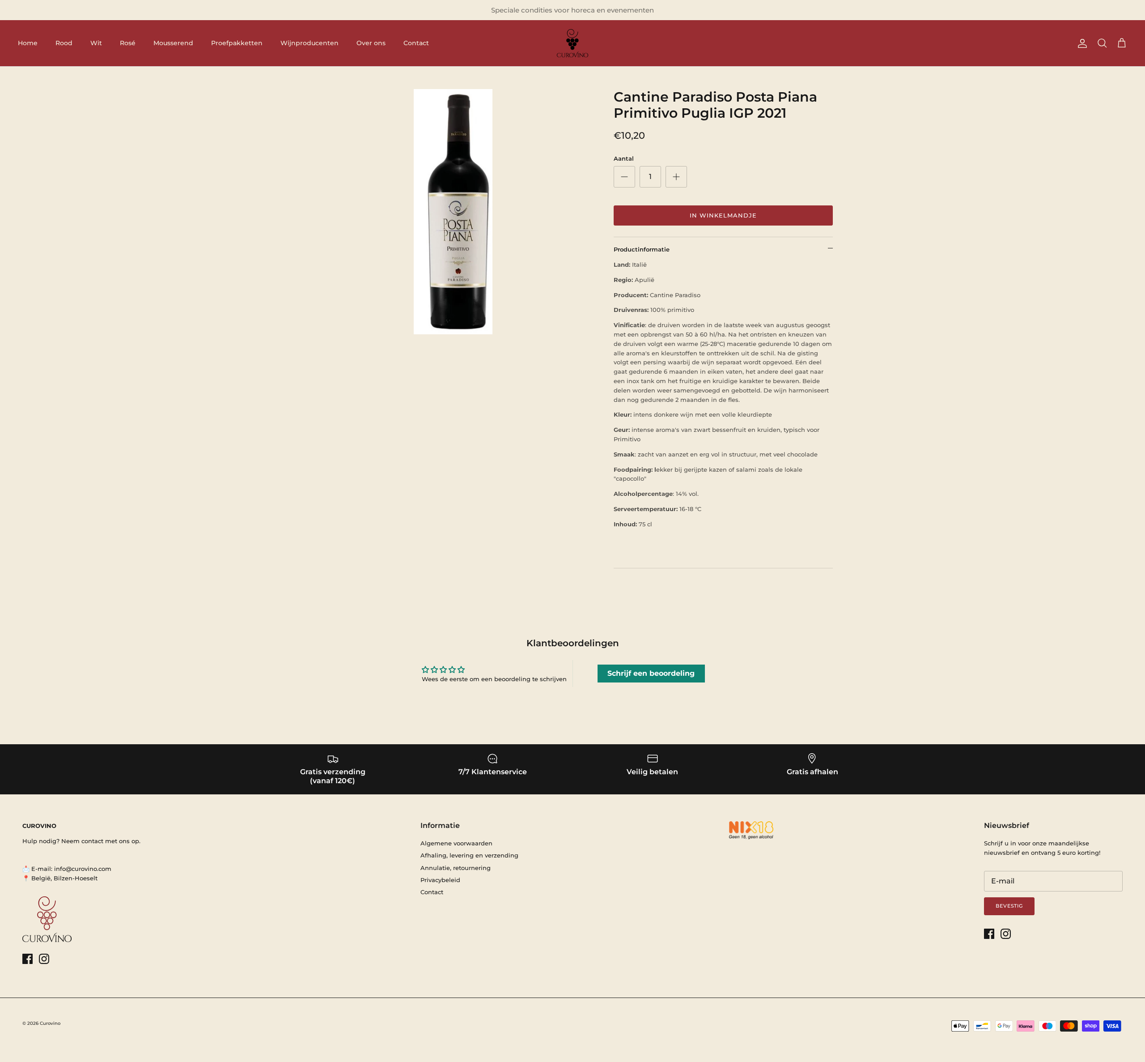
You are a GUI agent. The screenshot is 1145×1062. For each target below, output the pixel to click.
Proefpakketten (237, 43)
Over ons (371, 43)
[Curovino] (572, 43)
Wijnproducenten (309, 43)
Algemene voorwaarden (456, 843)
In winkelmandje (723, 215)
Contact (416, 43)
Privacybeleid (440, 879)
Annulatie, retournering (455, 867)
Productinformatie (642, 249)
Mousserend (173, 43)
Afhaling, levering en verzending (469, 855)
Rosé (128, 43)
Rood (63, 43)
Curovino (50, 1023)
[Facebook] (27, 959)
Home (28, 43)
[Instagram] (44, 959)
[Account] (1080, 43)
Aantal (624, 158)
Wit (96, 43)
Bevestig (1009, 906)
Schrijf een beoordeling (651, 673)
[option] (453, 211)
